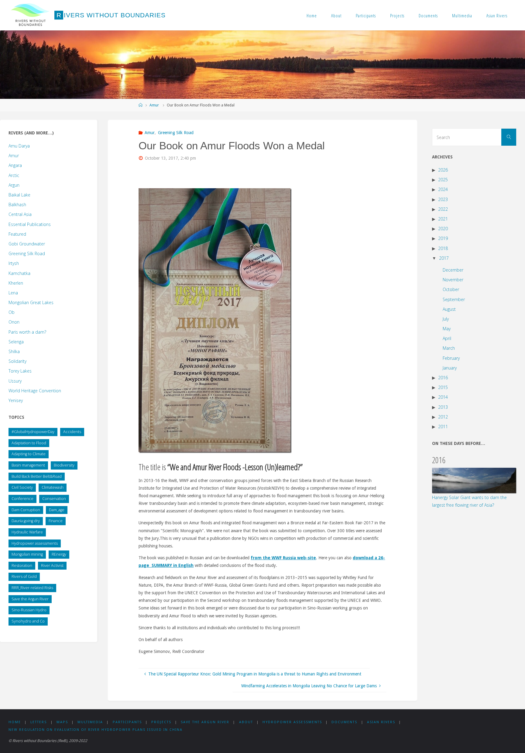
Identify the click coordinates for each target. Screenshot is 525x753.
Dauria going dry (26, 520)
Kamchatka (19, 273)
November (453, 280)
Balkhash (17, 204)
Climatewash (52, 487)
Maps (62, 722)
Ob (12, 312)
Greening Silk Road (176, 132)
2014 (443, 397)
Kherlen (16, 283)
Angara (15, 165)
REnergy (59, 554)
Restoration (22, 565)
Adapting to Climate (29, 453)
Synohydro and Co (28, 621)
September (454, 299)
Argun (14, 185)
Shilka (14, 351)
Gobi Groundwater (27, 244)
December (453, 270)
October (451, 289)
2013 (443, 407)
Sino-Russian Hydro (29, 609)
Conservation (54, 498)
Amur (154, 105)
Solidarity (17, 361)
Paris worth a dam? (27, 332)
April (447, 338)
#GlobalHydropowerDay (33, 431)
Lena (13, 293)
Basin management (28, 465)
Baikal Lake (19, 195)
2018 (443, 248)
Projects (397, 15)
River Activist (52, 565)
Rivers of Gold (24, 576)
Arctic (14, 175)
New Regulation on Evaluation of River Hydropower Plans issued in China (96, 730)
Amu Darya (19, 146)
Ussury (15, 381)
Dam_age (56, 509)
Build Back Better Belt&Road (37, 476)
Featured (17, 234)
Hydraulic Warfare (27, 532)
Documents (428, 15)
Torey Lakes (20, 371)
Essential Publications (30, 224)
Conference (22, 498)
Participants (366, 15)
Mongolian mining (27, 554)
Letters (38, 722)
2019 (443, 238)
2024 (443, 189)
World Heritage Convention (35, 391)
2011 (443, 426)
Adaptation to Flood (29, 443)
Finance (56, 520)
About (336, 15)
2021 (443, 219)
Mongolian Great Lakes (31, 302)
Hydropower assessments (35, 543)
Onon (14, 322)
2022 (443, 209)
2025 (443, 179)
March (449, 348)
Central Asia (20, 214)
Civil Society (22, 487)
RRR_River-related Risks (32, 587)
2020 (443, 228)
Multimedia (462, 15)
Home (312, 15)
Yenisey (16, 400)
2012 (443, 417)
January (450, 368)
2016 (443, 377)
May (447, 328)
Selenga (16, 342)
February (451, 358)
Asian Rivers (496, 15)
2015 (443, 387)
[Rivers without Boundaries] (30, 15)
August (449, 309)
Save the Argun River (30, 599)
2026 (443, 170)
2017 (444, 258)
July (446, 319)
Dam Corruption (26, 509)
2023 (443, 199)
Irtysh (14, 263)
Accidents (72, 431)
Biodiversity (64, 465)
